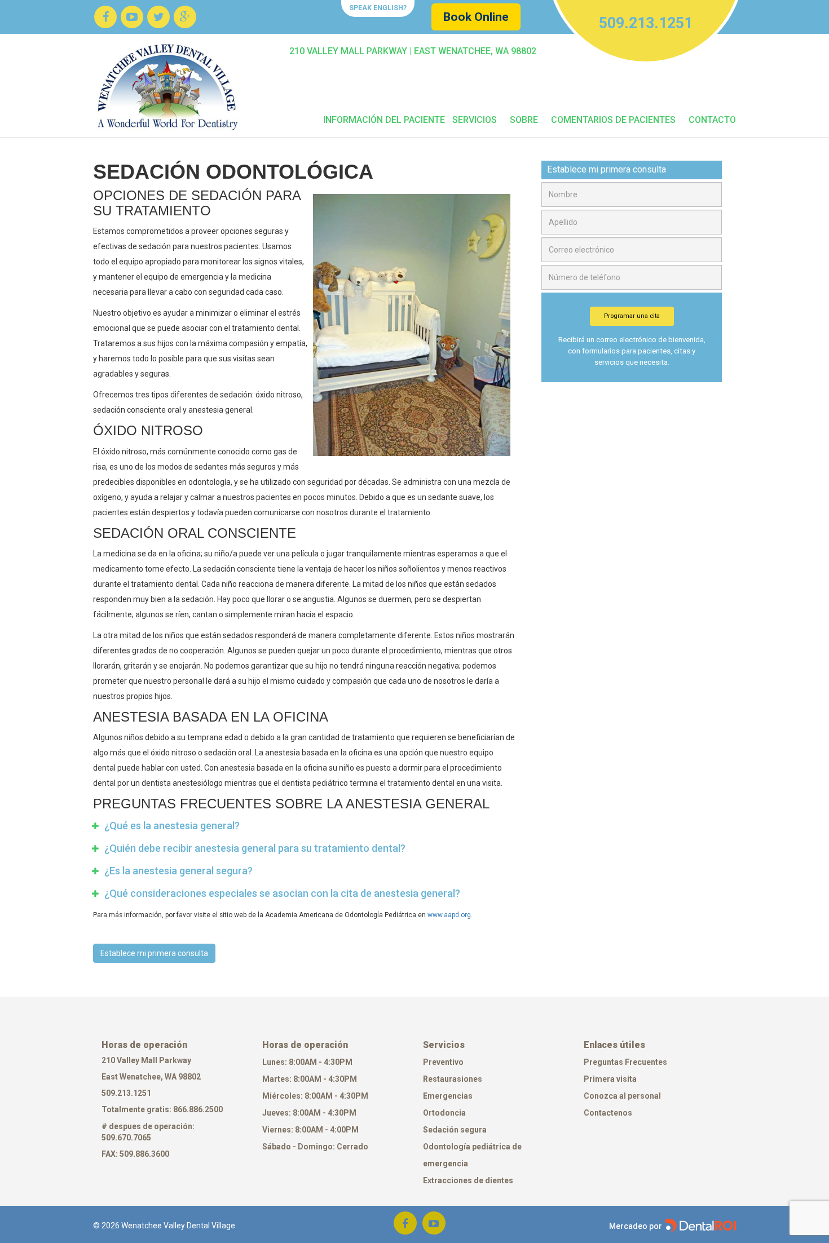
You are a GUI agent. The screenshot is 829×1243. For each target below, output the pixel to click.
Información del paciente (384, 119)
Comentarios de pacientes (613, 119)
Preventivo (443, 1062)
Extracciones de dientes (468, 1180)
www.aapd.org (449, 915)
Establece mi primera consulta (154, 953)
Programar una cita (632, 316)
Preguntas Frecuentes (625, 1062)
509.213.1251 (126, 1093)
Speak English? (378, 8)
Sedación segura (455, 1129)
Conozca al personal (622, 1095)
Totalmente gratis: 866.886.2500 (163, 1109)
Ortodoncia (444, 1112)
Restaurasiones (452, 1078)
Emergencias (448, 1095)
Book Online (476, 17)
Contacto (712, 119)
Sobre (524, 119)
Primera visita (610, 1078)
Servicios (474, 119)
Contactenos (608, 1112)
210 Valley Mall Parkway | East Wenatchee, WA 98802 (412, 51)
